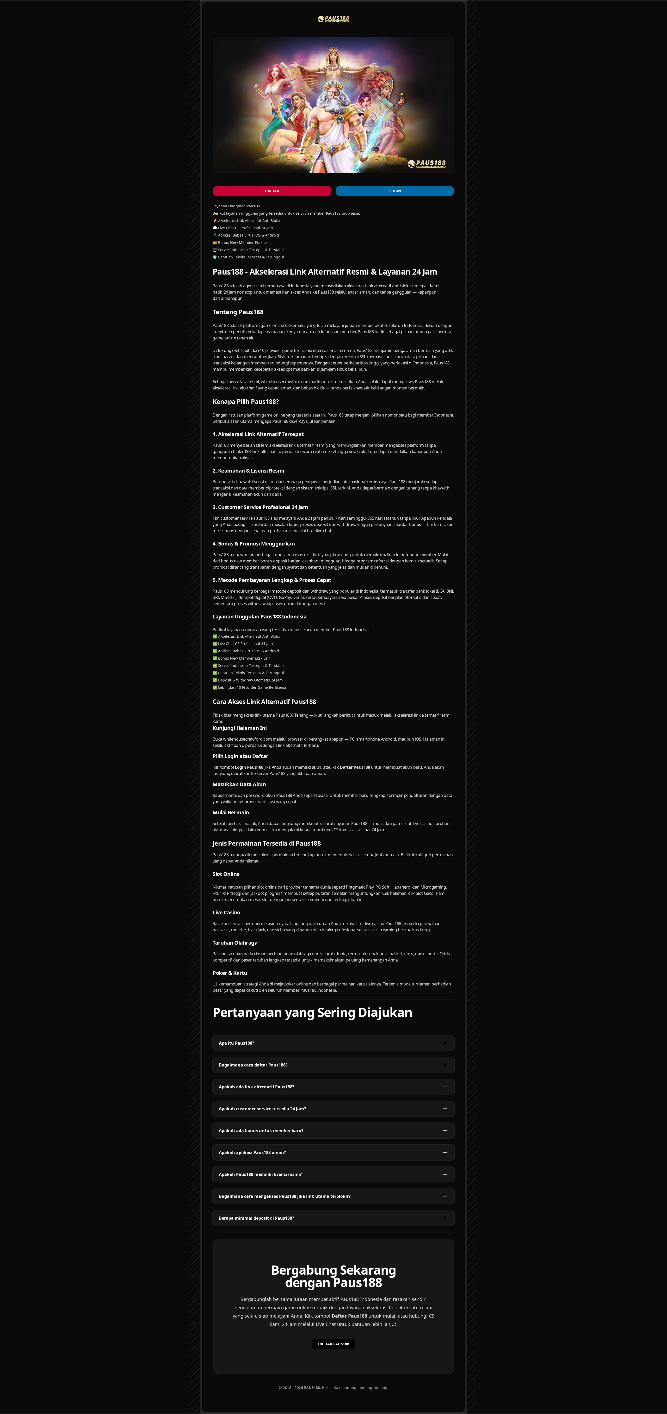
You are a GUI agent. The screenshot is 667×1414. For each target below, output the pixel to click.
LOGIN (395, 190)
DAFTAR (272, 190)
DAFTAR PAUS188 (333, 1343)
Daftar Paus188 (349, 1316)
